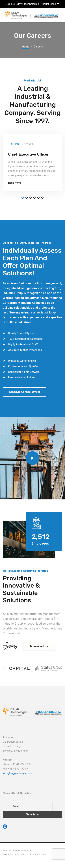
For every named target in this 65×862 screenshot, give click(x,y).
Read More (14, 182)
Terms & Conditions (13, 854)
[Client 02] (48, 668)
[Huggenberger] (32, 15)
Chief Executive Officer (28, 154)
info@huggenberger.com (17, 773)
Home (25, 46)
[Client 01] (16, 668)
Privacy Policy (38, 854)
